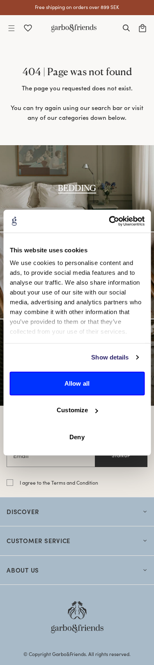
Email (21, 456)
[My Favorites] (28, 28)
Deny (76, 436)
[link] (77, 188)
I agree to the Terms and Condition (59, 482)
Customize (72, 410)
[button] (11, 28)
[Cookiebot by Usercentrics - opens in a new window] (110, 221)
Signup (121, 455)
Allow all (77, 383)
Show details (110, 357)
